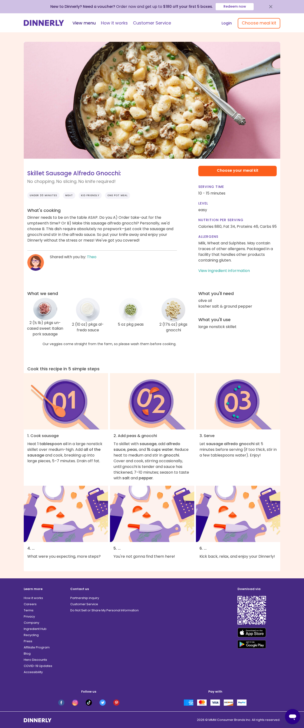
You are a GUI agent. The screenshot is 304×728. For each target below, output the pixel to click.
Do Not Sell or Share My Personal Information (104, 610)
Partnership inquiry (84, 598)
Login (227, 23)
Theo (91, 257)
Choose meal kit (259, 23)
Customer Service (152, 23)
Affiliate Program (37, 647)
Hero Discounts (35, 659)
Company (31, 622)
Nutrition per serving (220, 220)
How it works (114, 23)
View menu (84, 23)
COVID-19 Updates (38, 666)
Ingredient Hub (35, 629)
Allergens (208, 236)
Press (28, 641)
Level (203, 203)
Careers (30, 604)
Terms (28, 610)
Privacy (29, 616)
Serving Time (211, 186)
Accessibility (33, 672)
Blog (27, 653)
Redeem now (234, 6)
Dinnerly (44, 23)
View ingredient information (224, 270)
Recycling (31, 635)
